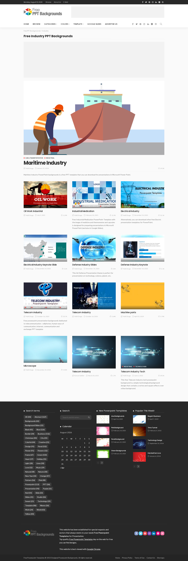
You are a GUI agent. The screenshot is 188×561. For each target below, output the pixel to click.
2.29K (65, 215)
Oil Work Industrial (33, 211)
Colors (64, 24)
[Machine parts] (142, 295)
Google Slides (94, 24)
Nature (42, 472)
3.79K (162, 316)
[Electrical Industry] (142, 194)
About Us (57, 2)
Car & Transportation (34, 158)
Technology (44, 501)
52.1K (162, 215)
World (41, 510)
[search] (161, 24)
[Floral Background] (103, 442)
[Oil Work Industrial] (45, 194)
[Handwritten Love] (139, 457)
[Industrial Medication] (94, 194)
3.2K (65, 269)
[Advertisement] (117, 12)
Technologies (52, 307)
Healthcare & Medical (90, 206)
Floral (42, 446)
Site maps (160, 558)
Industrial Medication (83, 211)
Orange (45, 476)
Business (44, 434)
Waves (44, 505)
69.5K (162, 376)
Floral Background (117, 439)
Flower (29, 451)
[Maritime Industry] (94, 118)
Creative (44, 442)
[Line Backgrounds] (103, 419)
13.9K (114, 215)
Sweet (29, 501)
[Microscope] (45, 349)
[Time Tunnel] (139, 431)
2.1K (162, 269)
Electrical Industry (130, 211)
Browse (48, 2)
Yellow (29, 514)
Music (40, 467)
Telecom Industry (33, 312)
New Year (30, 476)
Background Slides (34, 425)
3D (28, 417)
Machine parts (128, 312)
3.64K (114, 316)
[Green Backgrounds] (103, 454)
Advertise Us (111, 24)
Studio (41, 497)
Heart (29, 459)
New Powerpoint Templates (113, 410)
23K (114, 269)
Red (28, 493)
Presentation (32, 489)
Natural (30, 472)
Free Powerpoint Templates (81, 539)
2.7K (114, 376)
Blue (77, 206)
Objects (127, 206)
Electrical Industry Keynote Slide (40, 264)
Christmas (31, 438)
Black (29, 429)
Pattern (30, 480)
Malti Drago (30, 168)
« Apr (62, 468)
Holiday (41, 459)
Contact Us (151, 558)
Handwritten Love (154, 453)
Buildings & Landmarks (139, 204)
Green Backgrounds (118, 451)
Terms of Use (139, 558)
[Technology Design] (139, 444)
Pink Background (117, 428)
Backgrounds (32, 421)
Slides (29, 497)
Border (29, 434)
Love (28, 467)
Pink (42, 480)
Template (77, 24)
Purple (47, 489)
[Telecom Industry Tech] (142, 352)
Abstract (40, 417)
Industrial (50, 158)
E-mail (65, 2)
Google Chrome (93, 549)
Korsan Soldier (79, 376)
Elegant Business (154, 416)
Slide (39, 493)
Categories (50, 24)
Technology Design (155, 440)
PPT (46, 484)
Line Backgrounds (117, 416)
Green (42, 455)
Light (29, 463)
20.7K (65, 316)
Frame (29, 455)
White (63, 307)
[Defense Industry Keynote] (142, 248)
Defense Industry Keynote (134, 264)
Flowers (42, 451)
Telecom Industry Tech (133, 371)
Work (29, 510)
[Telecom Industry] (45, 295)
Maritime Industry (45, 162)
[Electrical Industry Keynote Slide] (45, 248)
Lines (40, 463)
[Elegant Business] (139, 419)
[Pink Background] (103, 431)
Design (29, 446)
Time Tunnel (152, 428)
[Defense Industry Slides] (94, 248)
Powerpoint (32, 484)
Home (26, 24)
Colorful (30, 442)
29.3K (162, 168)
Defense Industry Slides (84, 264)
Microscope (30, 365)
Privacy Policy (127, 558)
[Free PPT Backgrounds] (39, 533)
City (44, 438)
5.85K (65, 370)
